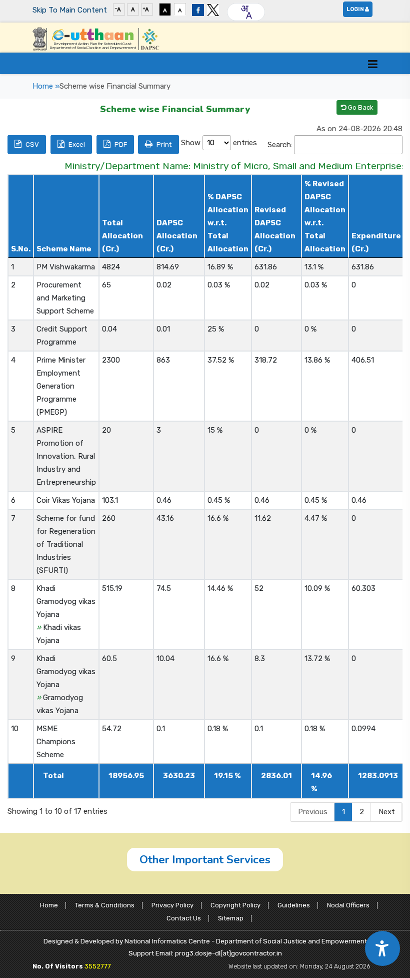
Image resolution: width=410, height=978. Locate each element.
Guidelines (294, 905)
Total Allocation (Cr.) (122, 235)
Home (49, 905)
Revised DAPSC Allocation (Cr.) (275, 229)
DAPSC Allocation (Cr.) (177, 235)
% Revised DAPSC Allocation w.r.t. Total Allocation (325, 216)
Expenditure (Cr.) (376, 242)
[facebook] (198, 9)
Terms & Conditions (104, 905)
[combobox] (246, 12)
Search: (280, 144)
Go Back (360, 107)
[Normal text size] (133, 9)
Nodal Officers (348, 905)
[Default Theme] (180, 9)
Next (386, 811)
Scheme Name (64, 248)
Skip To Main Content (69, 10)
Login (355, 9)
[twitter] (213, 9)
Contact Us (183, 918)
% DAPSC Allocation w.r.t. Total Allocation (228, 222)
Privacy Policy (173, 905)
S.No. (20, 248)
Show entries (219, 142)
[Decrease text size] (119, 9)
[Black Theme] (165, 9)
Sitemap (231, 918)
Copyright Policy (235, 905)
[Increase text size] (147, 9)
